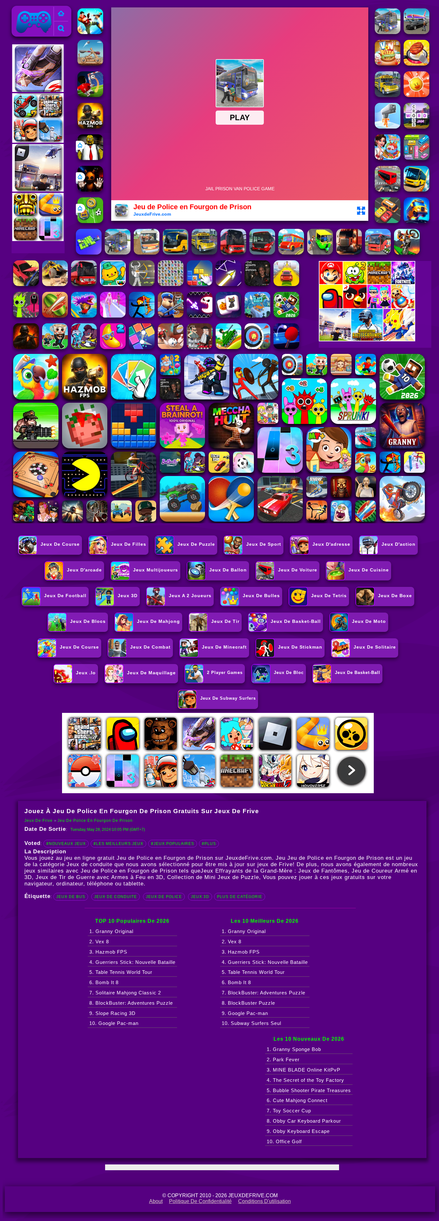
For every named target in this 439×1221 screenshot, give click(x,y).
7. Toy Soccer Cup (289, 1110)
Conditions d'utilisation (264, 1201)
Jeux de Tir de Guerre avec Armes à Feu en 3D (99, 877)
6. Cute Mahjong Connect (297, 1100)
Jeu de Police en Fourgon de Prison (95, 820)
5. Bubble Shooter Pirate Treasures (309, 1090)
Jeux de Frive (30, 9)
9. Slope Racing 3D (112, 1013)
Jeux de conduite (115, 897)
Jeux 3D (200, 897)
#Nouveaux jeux (66, 844)
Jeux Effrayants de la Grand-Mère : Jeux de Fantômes (274, 871)
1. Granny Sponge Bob (294, 1049)
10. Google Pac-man (114, 1023)
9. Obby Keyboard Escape (298, 1131)
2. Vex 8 (99, 941)
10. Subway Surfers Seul (251, 1023)
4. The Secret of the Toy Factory (305, 1080)
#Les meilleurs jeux (118, 844)
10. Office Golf (284, 1141)
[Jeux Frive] (61, 14)
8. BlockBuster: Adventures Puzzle (131, 1003)
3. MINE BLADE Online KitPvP (303, 1070)
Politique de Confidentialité (200, 1201)
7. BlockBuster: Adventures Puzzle (263, 992)
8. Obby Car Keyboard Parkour (304, 1121)
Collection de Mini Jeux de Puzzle (213, 877)
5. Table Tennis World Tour (120, 972)
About (156, 1201)
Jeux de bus (70, 897)
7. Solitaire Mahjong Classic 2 (125, 992)
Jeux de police (164, 897)
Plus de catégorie (239, 897)
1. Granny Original (111, 931)
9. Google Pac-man (245, 1013)
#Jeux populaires (172, 844)
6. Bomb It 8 (104, 982)
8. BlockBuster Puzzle (248, 1003)
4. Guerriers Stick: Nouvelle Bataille (132, 962)
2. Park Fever (283, 1059)
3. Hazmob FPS (108, 952)
